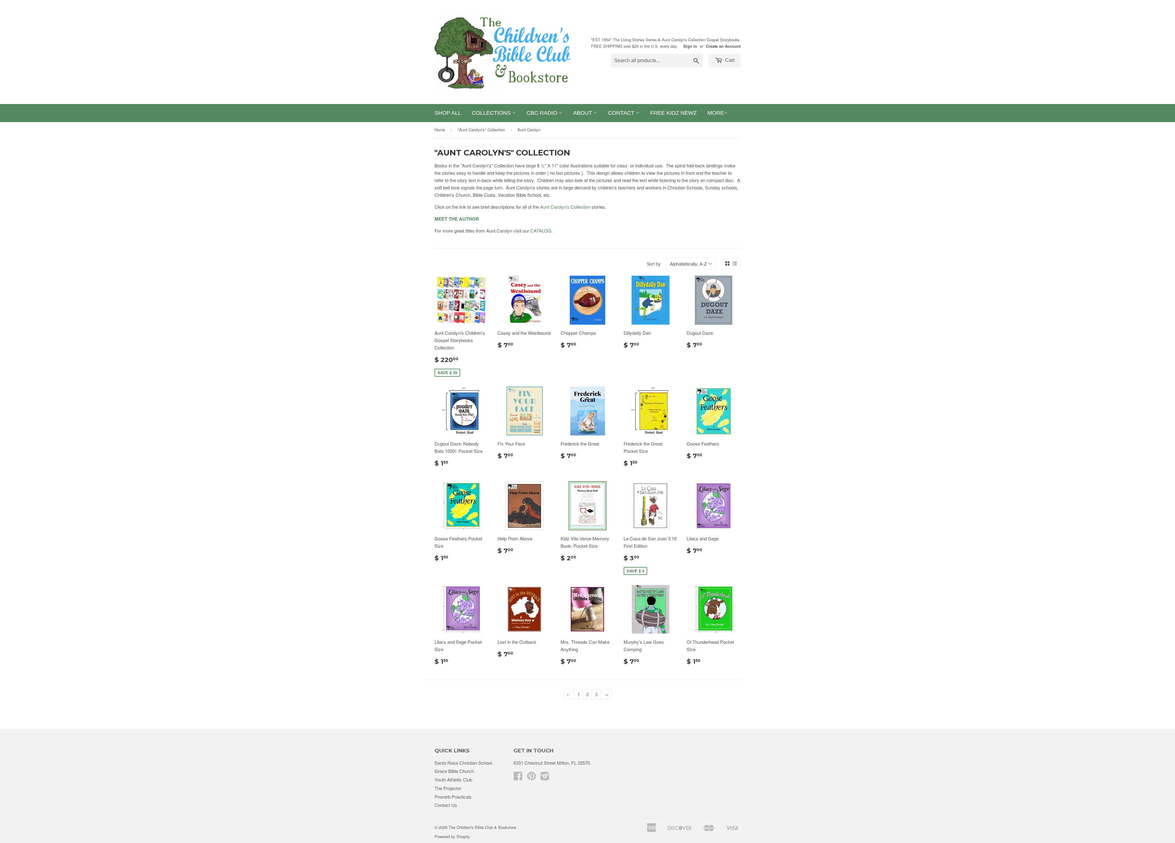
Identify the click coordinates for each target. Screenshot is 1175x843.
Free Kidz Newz (673, 113)
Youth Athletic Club (453, 779)
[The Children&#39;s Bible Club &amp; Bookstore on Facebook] (518, 777)
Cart (729, 60)
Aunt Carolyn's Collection (565, 206)
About (583, 113)
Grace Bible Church (454, 771)
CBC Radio (543, 113)
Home (440, 129)
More (715, 113)
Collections (492, 113)
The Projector (448, 788)
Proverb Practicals (453, 796)
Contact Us (446, 805)
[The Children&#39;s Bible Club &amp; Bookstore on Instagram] (545, 777)
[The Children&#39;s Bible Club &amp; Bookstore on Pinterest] (531, 777)
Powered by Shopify (452, 836)
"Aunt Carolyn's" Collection (481, 129)
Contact (622, 113)
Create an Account (723, 46)
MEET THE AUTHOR (457, 218)
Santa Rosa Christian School (463, 762)
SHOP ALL (448, 113)
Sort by (654, 264)
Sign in (690, 46)
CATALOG (540, 230)
